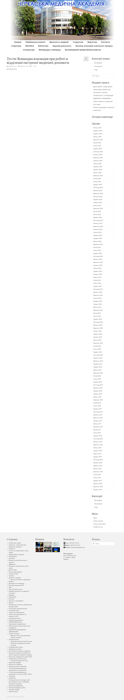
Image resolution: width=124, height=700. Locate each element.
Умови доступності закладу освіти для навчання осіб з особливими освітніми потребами (19, 682)
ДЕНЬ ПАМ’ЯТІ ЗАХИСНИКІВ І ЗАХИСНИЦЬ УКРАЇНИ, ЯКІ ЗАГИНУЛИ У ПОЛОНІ (102, 89)
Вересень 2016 (98, 445)
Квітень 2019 (97, 370)
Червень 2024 (97, 199)
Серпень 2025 (97, 160)
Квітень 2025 (97, 172)
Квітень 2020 (97, 340)
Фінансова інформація (16, 685)
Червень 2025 (97, 166)
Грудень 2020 (97, 319)
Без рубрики (29, 66)
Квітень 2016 (97, 453)
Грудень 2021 (97, 286)
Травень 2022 (97, 274)
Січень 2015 (97, 477)
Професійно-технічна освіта (17, 658)
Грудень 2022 (97, 253)
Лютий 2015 (97, 474)
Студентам (12, 678)
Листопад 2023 (98, 220)
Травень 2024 (97, 202)
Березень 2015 (98, 471)
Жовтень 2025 (97, 154)
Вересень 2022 (98, 262)
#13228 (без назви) (15, 543)
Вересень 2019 (98, 361)
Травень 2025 (97, 169)
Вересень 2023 (98, 226)
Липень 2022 (97, 268)
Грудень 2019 (97, 352)
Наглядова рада (14, 610)
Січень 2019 (97, 379)
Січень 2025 (97, 181)
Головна (11, 576)
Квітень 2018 (97, 397)
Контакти (11, 599)
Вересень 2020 (98, 328)
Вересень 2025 (98, 157)
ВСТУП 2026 (13, 570)
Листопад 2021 (98, 289)
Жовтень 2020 (97, 325)
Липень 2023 (97, 232)
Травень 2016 (97, 450)
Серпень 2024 (97, 196)
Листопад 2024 (98, 187)
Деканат (11, 581)
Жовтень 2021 (97, 292)
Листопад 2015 (98, 459)
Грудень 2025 (97, 148)
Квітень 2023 (97, 241)
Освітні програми (14, 633)
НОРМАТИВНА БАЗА (15, 622)
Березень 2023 (98, 244)
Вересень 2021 (98, 295)
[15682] (39, 549)
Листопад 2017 (98, 412)
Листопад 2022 (98, 256)
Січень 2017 (97, 433)
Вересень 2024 (98, 193)
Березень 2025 (98, 175)
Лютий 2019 (97, 376)
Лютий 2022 (97, 280)
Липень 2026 (97, 128)
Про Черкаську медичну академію (19, 651)
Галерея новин (13, 574)
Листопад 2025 (98, 151)
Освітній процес (14, 639)
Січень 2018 (97, 406)
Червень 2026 (97, 130)
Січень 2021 (97, 316)
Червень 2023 (97, 235)
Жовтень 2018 (97, 388)
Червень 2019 (97, 364)
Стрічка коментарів (99, 524)
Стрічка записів (98, 521)
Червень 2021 (97, 301)
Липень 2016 (97, 447)
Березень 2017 (98, 427)
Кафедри (12, 595)
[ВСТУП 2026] (56, 549)
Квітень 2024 (97, 205)
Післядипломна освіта (16, 647)
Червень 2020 (97, 334)
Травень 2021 (97, 304)
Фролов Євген (12, 66)
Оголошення (98, 66)
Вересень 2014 (98, 486)
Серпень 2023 (97, 229)
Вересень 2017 (98, 418)
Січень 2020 (97, 349)
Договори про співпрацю (16, 583)
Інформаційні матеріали (16, 554)
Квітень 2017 (97, 424)
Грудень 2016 (97, 436)
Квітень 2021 (97, 307)
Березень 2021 (98, 310)
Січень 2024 (97, 214)
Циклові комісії (13, 691)
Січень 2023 (97, 250)
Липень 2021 (97, 298)
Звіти (10, 587)
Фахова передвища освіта (17, 687)
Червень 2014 (97, 489)
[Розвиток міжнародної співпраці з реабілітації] (47, 549)
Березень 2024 (98, 208)
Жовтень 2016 (97, 442)
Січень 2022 (97, 283)
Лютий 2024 (97, 211)
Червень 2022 (97, 271)
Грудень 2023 (97, 217)
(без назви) (96, 104)
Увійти (95, 518)
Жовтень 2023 (97, 223)
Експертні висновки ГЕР (16, 585)
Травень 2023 (97, 238)
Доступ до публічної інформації (21, 579)
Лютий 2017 (97, 430)
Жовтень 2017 (97, 415)
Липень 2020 (97, 331)
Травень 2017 (97, 421)
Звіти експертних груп (15, 589)
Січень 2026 (97, 145)
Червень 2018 (97, 391)
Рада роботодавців (15, 662)
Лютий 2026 (97, 142)
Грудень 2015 (97, 456)
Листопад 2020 (98, 322)
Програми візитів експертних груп (21, 641)
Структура (12, 676)
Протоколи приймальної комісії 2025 (20, 657)
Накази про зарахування (16, 612)
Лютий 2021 (97, 313)
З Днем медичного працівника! (103, 101)
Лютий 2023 (97, 247)
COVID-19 (12, 549)
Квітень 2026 (97, 136)
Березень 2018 (98, 400)
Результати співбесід (15, 664)
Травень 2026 (97, 133)
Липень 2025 (97, 163)
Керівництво (12, 597)
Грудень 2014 (97, 480)
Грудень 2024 (97, 184)
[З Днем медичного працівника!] (56, 544)
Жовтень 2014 (97, 483)
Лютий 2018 (97, 403)
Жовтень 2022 (97, 259)
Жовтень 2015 (97, 462)
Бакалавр (12, 558)
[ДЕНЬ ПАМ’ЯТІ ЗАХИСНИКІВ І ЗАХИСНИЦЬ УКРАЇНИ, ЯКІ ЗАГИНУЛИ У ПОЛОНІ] (39, 544)
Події (95, 70)
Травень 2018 (97, 394)
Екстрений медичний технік (19, 660)
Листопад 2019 (98, 355)
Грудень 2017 (97, 409)
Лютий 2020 (97, 346)
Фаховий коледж (14, 689)
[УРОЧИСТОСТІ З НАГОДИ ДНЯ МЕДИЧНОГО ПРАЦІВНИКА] (47, 544)
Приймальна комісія (15, 649)
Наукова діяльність (15, 618)
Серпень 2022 (97, 265)
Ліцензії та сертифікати (16, 601)
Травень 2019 (97, 367)
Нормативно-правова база (17, 624)
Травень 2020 (97, 337)
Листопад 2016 (98, 439)
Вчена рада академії (15, 572)
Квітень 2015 (97, 468)
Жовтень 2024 (97, 190)
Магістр (11, 603)
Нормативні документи (16, 620)
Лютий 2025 (97, 178)
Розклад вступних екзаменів (17, 666)
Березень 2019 (98, 373)
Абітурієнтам (13, 556)
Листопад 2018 (98, 385)
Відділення (12, 564)
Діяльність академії (15, 577)
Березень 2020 (98, 343)
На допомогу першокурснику (18, 608)
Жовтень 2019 (97, 358)
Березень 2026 (98, 139)
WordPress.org (97, 527)
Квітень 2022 (97, 277)
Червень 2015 (97, 465)
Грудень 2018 (97, 382)
